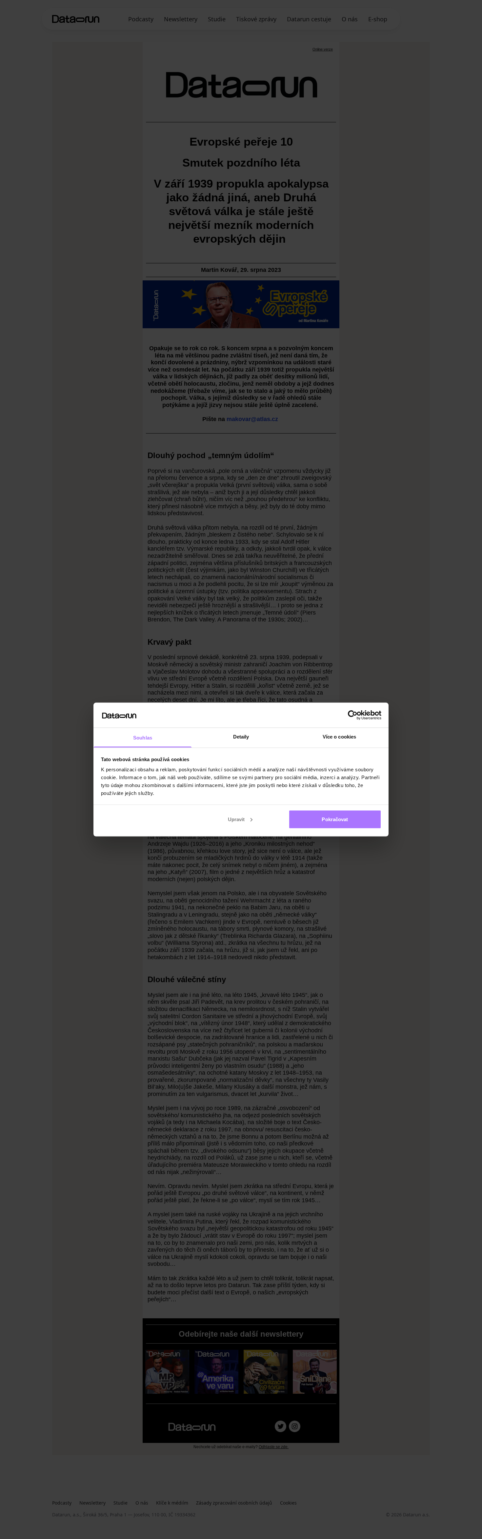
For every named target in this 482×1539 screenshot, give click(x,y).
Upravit (236, 819)
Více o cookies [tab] (339, 736)
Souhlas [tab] (142, 737)
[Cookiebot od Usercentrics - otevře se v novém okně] (352, 715)
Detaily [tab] (241, 736)
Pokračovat (335, 819)
